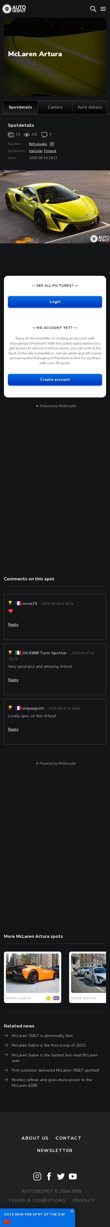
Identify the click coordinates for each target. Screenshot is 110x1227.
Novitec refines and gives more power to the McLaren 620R (52, 1082)
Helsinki (35, 151)
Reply (13, 624)
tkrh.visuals (38, 144)
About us (35, 1138)
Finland (50, 151)
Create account (55, 379)
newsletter (55, 1150)
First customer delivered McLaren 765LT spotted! (55, 1070)
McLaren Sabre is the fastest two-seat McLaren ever (55, 1057)
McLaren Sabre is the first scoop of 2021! (49, 1045)
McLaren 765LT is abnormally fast (42, 1035)
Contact (69, 1138)
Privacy (84, 1200)
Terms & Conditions (37, 1200)
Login (55, 301)
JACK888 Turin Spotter (44, 653)
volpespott (33, 708)
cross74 (29, 603)
